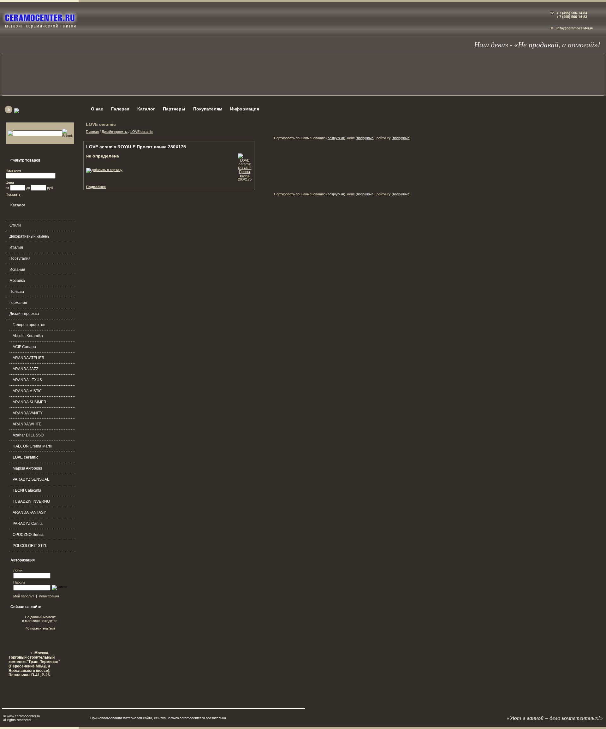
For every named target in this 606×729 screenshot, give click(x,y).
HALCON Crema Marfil (32, 446)
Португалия (20, 258)
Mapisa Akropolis (27, 468)
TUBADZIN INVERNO (31, 501)
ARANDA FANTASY (29, 512)
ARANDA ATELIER (29, 358)
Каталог (146, 108)
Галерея (120, 108)
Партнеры (174, 108)
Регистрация (49, 596)
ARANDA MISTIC (27, 391)
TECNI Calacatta (27, 490)
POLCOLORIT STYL (30, 545)
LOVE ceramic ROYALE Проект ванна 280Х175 (136, 146)
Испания (17, 269)
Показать (13, 194)
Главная (92, 131)
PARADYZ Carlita (28, 523)
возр (331, 138)
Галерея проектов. (29, 325)
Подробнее (96, 187)
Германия (18, 302)
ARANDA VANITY (28, 413)
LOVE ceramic (26, 457)
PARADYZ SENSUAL (31, 479)
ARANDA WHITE (27, 424)
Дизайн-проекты (24, 313)
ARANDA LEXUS (27, 380)
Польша (16, 291)
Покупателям (207, 108)
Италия (16, 247)
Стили (15, 225)
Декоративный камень (29, 236)
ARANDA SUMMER (29, 402)
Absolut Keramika (28, 336)
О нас (97, 108)
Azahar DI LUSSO (28, 435)
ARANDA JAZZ (25, 369)
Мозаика (17, 280)
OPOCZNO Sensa (28, 534)
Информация (244, 108)
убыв (340, 138)
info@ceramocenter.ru (574, 28)
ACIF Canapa (24, 347)
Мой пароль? (23, 596)
